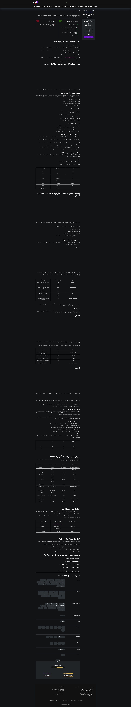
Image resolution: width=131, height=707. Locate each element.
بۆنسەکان (43, 6)
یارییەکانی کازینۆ (57, 6)
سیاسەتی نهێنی (80, 700)
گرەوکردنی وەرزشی (37, 6)
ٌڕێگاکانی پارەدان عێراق (79, 6)
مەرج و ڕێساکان (73, 700)
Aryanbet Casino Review (60, 690)
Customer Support (47, 675)
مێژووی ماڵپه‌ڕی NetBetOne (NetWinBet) (58, 689)
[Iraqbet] (65, 2)
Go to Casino (89, 37)
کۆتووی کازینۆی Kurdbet (60, 691)
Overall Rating (57, 665)
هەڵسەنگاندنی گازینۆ (88, 6)
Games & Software (47, 672)
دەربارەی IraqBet (51, 700)
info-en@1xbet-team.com (57, 523)
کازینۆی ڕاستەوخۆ (50, 6)
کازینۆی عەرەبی (65, 6)
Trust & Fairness (68, 672)
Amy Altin (78, 10)
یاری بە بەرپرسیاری (66, 700)
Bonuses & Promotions (68, 675)
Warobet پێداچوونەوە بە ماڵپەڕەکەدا (58, 694)
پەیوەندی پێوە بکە (58, 700)
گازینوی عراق (71, 6)
